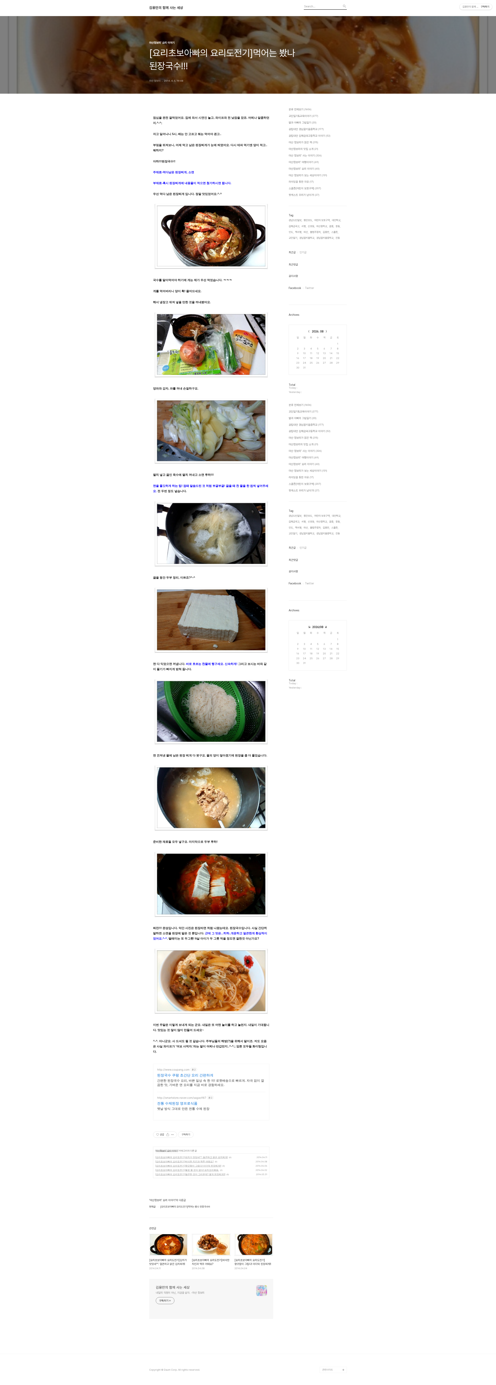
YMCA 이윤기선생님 (332, 1295)
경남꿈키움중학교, (325, 237)
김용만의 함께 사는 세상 (166, 8)
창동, (338, 226)
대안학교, (336, 220)
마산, (306, 232)
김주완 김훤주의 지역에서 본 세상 (333, 1310)
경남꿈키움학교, (307, 237)
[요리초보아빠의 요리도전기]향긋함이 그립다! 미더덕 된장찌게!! (188, 1165)
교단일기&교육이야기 (303, 116)
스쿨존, (334, 232)
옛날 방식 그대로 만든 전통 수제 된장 (183, 1109)
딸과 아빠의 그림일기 (302, 122)
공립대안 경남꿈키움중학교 (306, 129)
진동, (338, 237)
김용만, (326, 232)
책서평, (298, 232)
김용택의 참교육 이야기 (333, 1320)
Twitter (309, 288)
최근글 (292, 252)
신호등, (311, 226)
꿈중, (331, 226)
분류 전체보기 (300, 109)
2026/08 (317, 627)
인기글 (303, 252)
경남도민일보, (295, 220)
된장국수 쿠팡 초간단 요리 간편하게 (185, 1075)
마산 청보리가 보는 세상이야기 (308, 175)
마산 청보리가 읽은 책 (303, 142)
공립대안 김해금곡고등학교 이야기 (309, 135)
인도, (291, 232)
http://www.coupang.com (173, 1069)
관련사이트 (327, 1369)
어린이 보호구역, (322, 220)
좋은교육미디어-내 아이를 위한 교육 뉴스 (333, 1354)
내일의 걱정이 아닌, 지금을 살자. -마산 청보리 (180, 1292)
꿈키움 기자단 (329, 1363)
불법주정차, (315, 232)
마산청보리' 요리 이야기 (167, 1150)
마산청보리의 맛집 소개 (303, 149)
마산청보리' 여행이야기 (304, 162)
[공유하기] (167, 1135)
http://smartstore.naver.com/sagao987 (181, 1097)
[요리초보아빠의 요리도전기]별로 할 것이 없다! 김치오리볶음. (187, 1170)
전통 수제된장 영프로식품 (177, 1103)
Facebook (295, 288)
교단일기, (293, 237)
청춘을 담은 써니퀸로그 (333, 1344)
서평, (303, 226)
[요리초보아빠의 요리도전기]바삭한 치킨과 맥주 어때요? (184, 1161)
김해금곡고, (294, 226)
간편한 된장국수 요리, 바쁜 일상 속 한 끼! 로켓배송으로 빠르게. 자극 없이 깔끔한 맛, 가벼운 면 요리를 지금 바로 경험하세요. (210, 1083)
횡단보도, (308, 220)
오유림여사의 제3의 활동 (334, 1326)
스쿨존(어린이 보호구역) (305, 188)
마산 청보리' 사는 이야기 (305, 155)
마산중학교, (322, 226)
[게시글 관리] (172, 1135)
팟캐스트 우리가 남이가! (304, 194)
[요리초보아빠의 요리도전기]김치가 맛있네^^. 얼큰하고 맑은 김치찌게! (191, 1157)
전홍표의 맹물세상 (331, 1301)
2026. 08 (318, 331)
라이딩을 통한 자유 (301, 181)
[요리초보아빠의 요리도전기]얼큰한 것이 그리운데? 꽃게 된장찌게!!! (190, 1174)
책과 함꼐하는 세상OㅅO (334, 1338)
